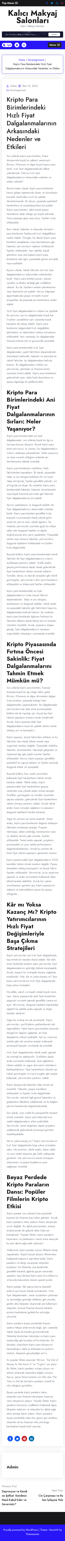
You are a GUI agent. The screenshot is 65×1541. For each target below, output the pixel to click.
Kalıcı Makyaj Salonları (32, 16)
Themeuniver (32, 1534)
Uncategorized (36, 60)
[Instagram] (62, 3)
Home (22, 60)
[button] (10, 3)
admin (12, 1467)
